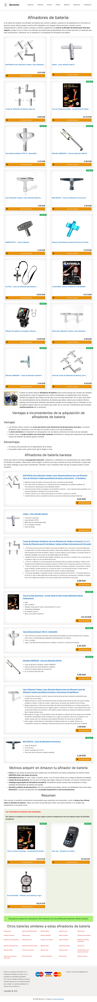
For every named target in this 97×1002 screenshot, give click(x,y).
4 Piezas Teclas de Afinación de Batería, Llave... (69, 375)
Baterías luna (44, 950)
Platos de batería (27, 956)
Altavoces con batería (47, 939)
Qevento (14, 4)
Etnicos (49, 5)
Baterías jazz (81, 931)
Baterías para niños (64, 945)
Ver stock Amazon (26, 76)
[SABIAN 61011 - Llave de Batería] (25, 228)
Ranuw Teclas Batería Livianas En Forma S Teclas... (71, 242)
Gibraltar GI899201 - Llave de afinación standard (23, 375)
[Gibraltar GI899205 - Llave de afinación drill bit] (72, 140)
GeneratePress (59, 999)
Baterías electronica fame (11, 945)
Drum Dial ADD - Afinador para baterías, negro (24, 895)
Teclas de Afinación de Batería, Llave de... (20, 109)
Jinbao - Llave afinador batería (63, 65)
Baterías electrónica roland (29, 945)
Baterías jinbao (45, 931)
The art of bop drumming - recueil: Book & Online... (71, 109)
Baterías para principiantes (11, 939)
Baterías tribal (45, 945)
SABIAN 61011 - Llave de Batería (17, 242)
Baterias (67, 5)
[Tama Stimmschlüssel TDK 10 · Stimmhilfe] (25, 140)
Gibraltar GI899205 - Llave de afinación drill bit (69, 153)
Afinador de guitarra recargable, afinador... (21, 331)
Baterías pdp (7, 931)
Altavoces (76, 5)
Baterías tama (63, 956)
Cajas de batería (63, 939)
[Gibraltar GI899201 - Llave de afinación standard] (25, 362)
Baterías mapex (63, 950)
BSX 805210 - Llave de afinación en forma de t (69, 198)
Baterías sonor (63, 931)
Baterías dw (81, 945)
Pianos (58, 5)
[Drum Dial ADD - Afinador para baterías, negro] (26, 882)
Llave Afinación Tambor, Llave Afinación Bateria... (23, 198)
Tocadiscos (87, 5)
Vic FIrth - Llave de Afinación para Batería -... (22, 287)
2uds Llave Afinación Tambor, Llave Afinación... (69, 331)
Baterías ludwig (8, 950)
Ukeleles (40, 5)
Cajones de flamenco (46, 956)
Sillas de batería (63, 935)
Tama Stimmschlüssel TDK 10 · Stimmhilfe (21, 153)
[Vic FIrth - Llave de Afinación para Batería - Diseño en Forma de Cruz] (25, 273)
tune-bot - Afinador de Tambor (63, 851)
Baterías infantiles (46, 935)
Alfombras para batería (84, 935)
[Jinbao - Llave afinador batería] (72, 51)
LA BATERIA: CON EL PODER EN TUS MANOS (68, 287)
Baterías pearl (26, 935)
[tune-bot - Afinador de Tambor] (71, 837)
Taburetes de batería (28, 950)
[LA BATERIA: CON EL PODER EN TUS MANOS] (72, 273)
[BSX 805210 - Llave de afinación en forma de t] (72, 184)
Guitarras (30, 5)
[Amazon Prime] (42, 69)
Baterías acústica (82, 956)
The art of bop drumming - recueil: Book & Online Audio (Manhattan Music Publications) (53, 597)
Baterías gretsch (27, 939)
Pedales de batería (9, 935)
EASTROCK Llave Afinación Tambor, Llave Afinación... (25, 65)
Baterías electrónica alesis (29, 931)
